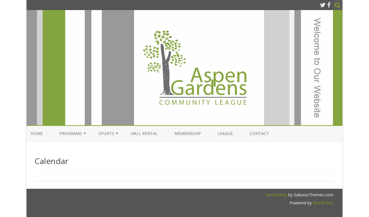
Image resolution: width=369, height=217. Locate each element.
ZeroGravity (276, 194)
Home (37, 133)
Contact (259, 133)
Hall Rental (144, 133)
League (225, 133)
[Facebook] (329, 5)
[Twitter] (323, 5)
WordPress (322, 202)
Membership (187, 133)
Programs (70, 133)
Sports (106, 133)
